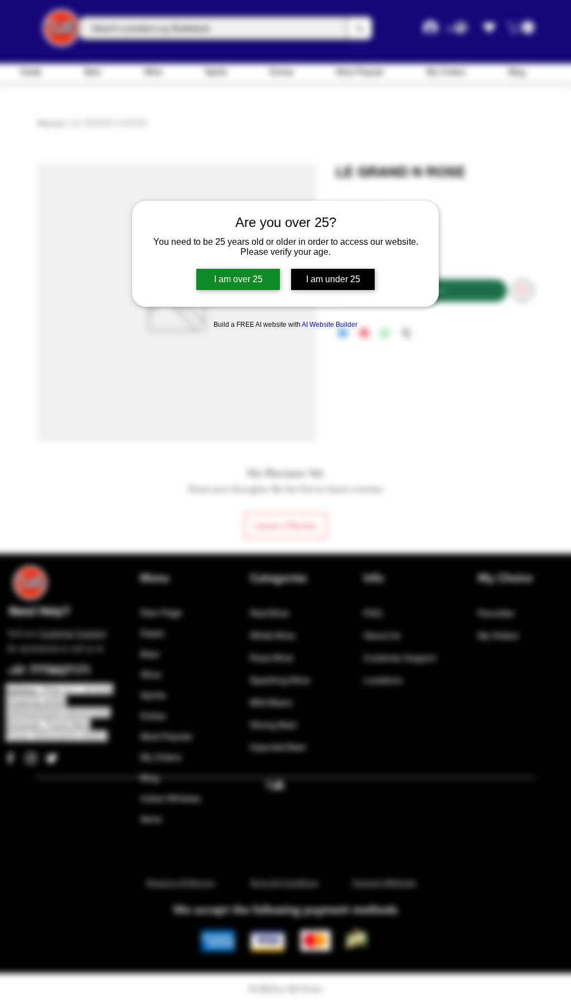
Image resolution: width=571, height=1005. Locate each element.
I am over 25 (238, 279)
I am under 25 (333, 279)
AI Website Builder (329, 324)
